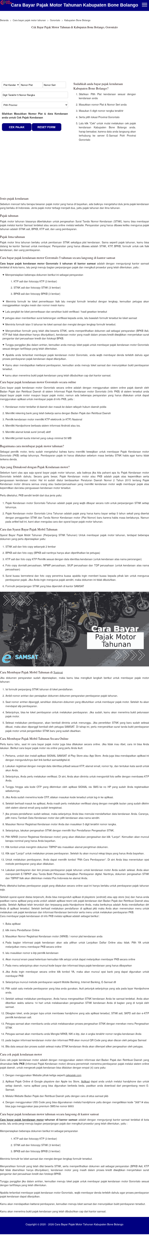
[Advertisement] (68, 56)
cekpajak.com (73, 1075)
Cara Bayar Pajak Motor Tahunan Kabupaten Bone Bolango (74, 4)
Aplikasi (85, 1081)
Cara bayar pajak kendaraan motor (22, 1119)
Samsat (58, 672)
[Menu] (144, 5)
